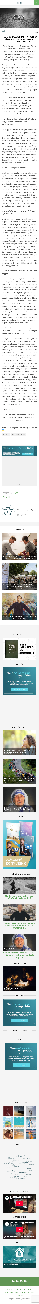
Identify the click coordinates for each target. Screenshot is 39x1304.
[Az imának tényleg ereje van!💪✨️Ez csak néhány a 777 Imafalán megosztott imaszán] (19, 1122)
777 (7, 32)
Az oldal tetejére (29, 1301)
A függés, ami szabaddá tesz (14, 988)
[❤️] (8, 1111)
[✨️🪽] (19, 1134)
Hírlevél (24, 1292)
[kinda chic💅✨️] (8, 1134)
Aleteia (10, 409)
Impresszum (21, 1289)
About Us (31, 1292)
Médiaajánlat (11, 1289)
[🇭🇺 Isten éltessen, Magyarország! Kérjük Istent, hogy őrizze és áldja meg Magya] (31, 1134)
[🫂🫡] (31, 1111)
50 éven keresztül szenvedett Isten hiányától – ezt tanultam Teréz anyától (18, 808)
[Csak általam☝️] (31, 1122)
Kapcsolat (29, 1289)
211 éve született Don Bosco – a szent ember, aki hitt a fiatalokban (19, 617)
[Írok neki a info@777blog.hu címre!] (25, 514)
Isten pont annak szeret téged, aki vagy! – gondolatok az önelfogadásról (19, 751)
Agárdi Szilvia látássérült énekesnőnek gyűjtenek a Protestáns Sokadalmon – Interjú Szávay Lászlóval (19, 586)
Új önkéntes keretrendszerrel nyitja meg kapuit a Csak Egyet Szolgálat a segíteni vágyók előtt (19, 557)
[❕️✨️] (19, 1111)
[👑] (8, 1122)
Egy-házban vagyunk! (11, 1265)
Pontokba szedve (19, 434)
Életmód (5, 434)
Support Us (19, 1296)
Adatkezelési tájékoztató (13, 1292)
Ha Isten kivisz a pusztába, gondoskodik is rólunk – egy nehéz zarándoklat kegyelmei (19, 780)
